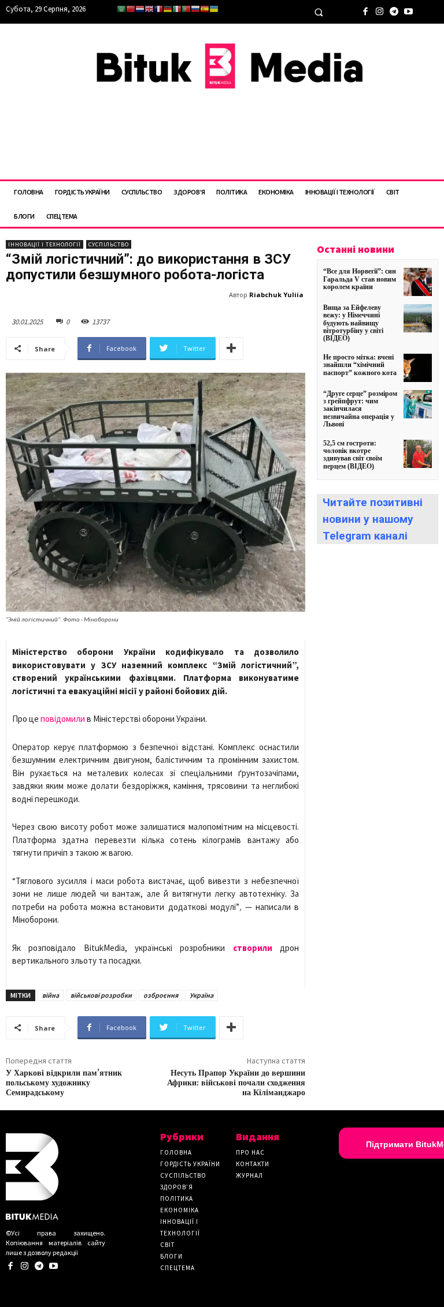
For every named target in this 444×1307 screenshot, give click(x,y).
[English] (149, 9)
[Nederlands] (140, 9)
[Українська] (214, 9)
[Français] (158, 9)
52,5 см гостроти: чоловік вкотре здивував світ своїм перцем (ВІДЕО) (352, 454)
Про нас (250, 1152)
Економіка (179, 1210)
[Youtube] (408, 10)
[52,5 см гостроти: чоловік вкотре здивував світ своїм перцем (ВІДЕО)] (418, 454)
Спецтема (177, 1268)
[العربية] (121, 9)
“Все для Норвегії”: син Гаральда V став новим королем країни (359, 278)
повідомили (62, 718)
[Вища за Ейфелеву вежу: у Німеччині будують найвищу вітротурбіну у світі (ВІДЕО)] (418, 318)
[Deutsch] (167, 9)
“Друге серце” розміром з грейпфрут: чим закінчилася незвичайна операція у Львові (360, 409)
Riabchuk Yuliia (276, 294)
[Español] (204, 9)
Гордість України (190, 1164)
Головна (176, 1152)
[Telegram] (394, 10)
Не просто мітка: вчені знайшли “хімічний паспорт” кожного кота (360, 364)
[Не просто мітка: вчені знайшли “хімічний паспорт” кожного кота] (418, 368)
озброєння (160, 995)
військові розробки (101, 995)
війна (50, 995)
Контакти (252, 1164)
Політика (176, 1198)
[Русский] (195, 9)
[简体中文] (130, 9)
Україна (201, 995)
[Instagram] (379, 10)
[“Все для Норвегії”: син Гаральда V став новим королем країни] (418, 282)
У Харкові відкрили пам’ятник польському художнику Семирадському (64, 1083)
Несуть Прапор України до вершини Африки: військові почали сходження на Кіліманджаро (236, 1083)
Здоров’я (176, 1187)
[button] (318, 12)
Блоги (171, 1256)
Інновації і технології (44, 244)
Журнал (249, 1175)
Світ (167, 1245)
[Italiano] (177, 9)
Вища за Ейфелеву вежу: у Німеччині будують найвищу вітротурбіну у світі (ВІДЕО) (353, 323)
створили (252, 947)
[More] (231, 348)
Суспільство (108, 244)
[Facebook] (365, 10)
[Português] (186, 9)
